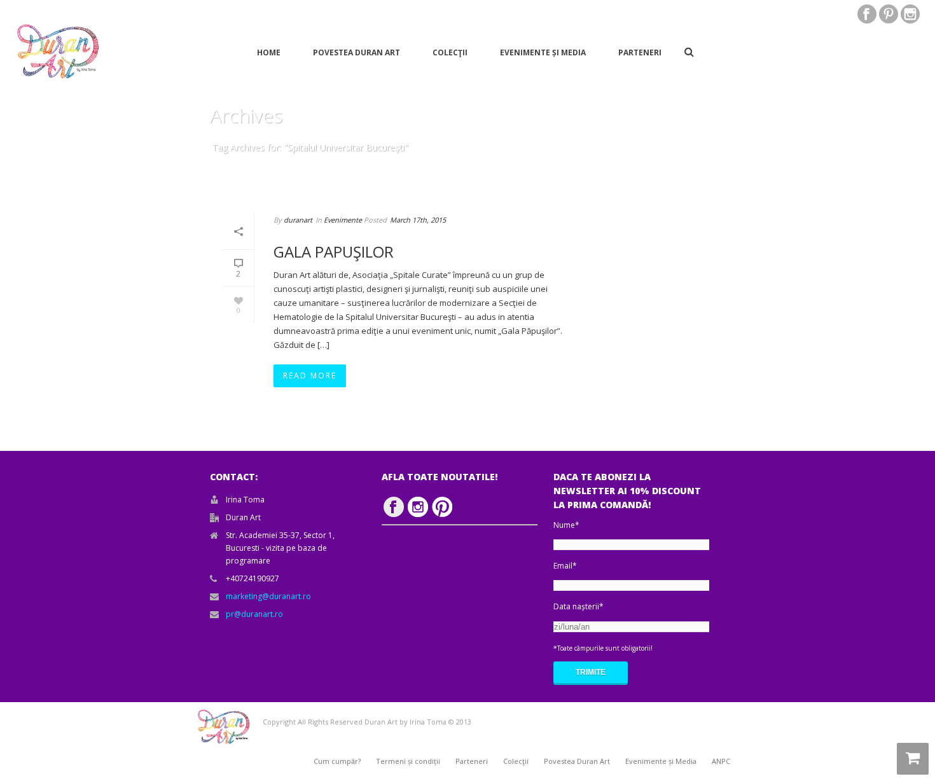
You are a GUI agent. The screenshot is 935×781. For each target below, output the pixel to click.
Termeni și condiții (408, 761)
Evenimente (343, 220)
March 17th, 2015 (418, 220)
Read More (309, 375)
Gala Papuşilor (334, 251)
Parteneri (639, 52)
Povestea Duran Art (356, 52)
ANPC (721, 761)
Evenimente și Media (543, 52)
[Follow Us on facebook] (394, 507)
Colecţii (450, 52)
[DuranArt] (57, 52)
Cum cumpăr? (337, 761)
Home (268, 52)
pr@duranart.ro (254, 614)
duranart (298, 220)
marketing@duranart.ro (268, 596)
